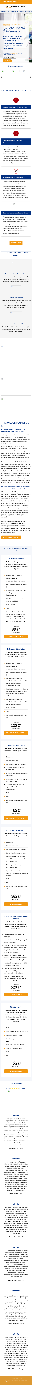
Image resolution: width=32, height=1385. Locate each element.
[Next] (30, 77)
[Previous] (1, 77)
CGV (10, 1378)
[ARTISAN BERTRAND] (16, 6)
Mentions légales (17, 1378)
